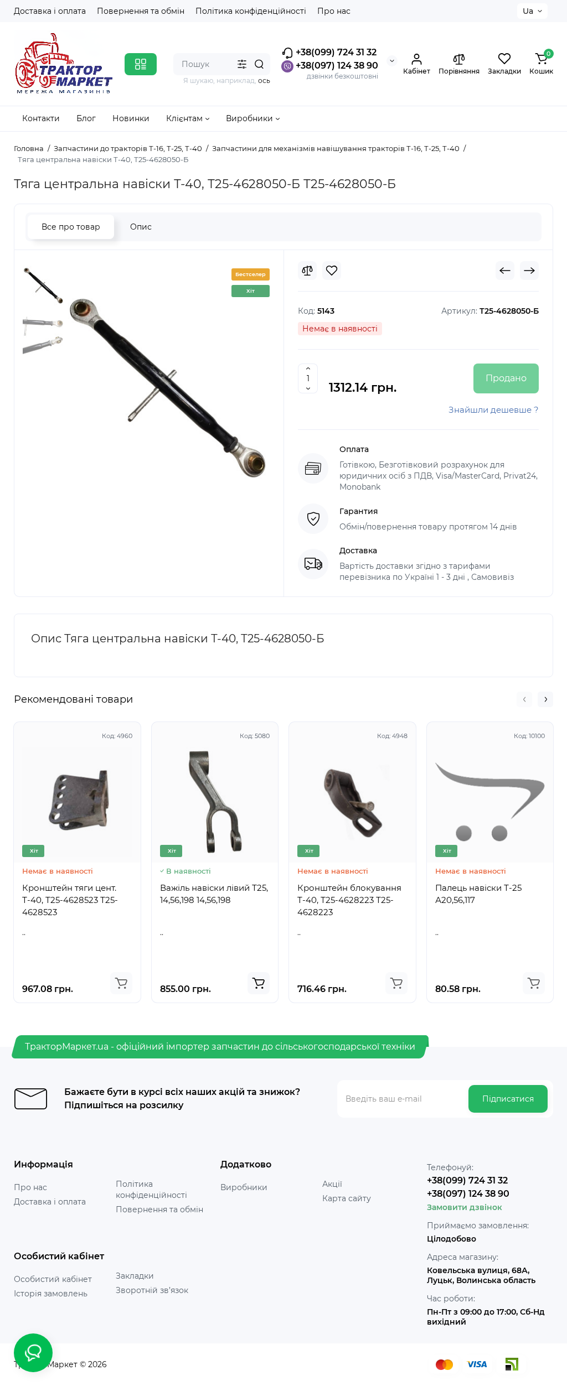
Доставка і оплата (50, 11)
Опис (141, 227)
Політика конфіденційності (250, 11)
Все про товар (71, 227)
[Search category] (242, 64)
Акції (332, 1184)
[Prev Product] (505, 270)
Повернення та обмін (140, 11)
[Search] (259, 64)
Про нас (333, 11)
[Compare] (307, 270)
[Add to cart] (121, 983)
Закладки (135, 1276)
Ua (528, 11)
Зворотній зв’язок (152, 1290)
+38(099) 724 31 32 (335, 52)
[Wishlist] (331, 270)
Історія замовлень (50, 1294)
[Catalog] (141, 64)
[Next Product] (529, 270)
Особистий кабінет (53, 1279)
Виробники (243, 1187)
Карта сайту (346, 1198)
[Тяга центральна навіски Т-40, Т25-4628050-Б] (167, 389)
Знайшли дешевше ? (494, 409)
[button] (524, 699)
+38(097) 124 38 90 (335, 65)
